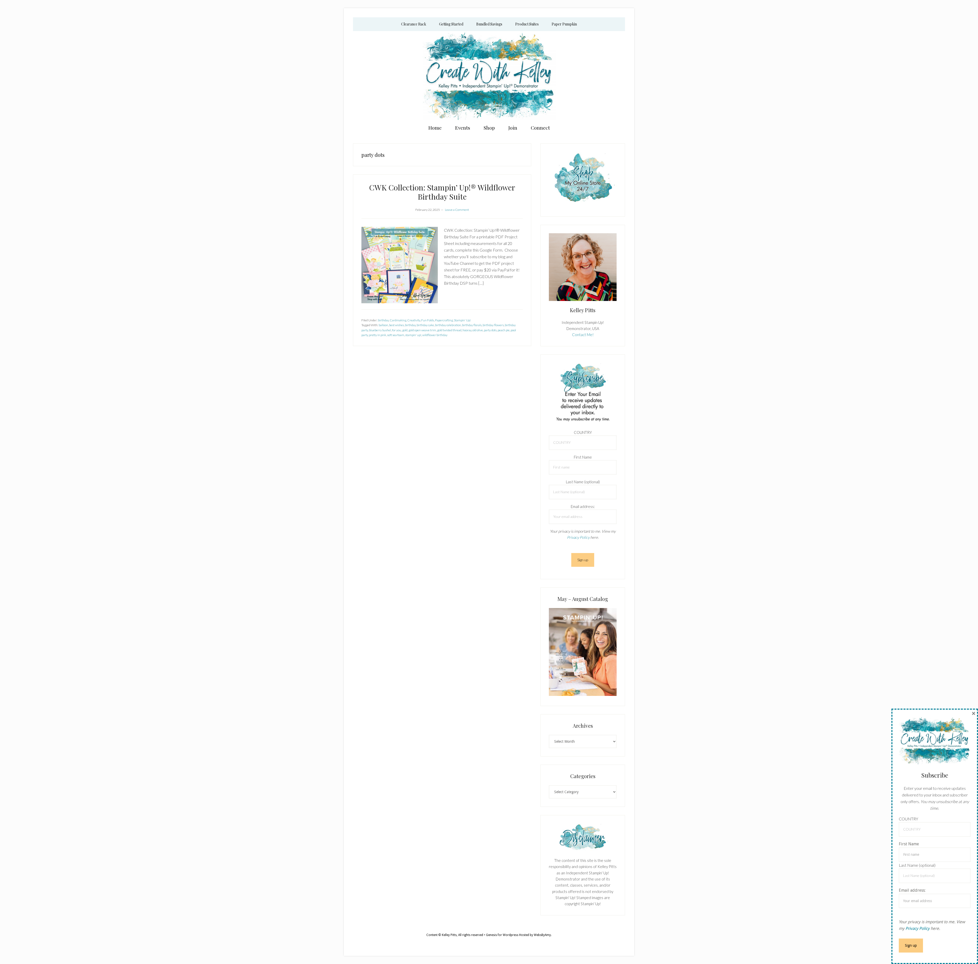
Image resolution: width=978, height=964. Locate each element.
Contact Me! (583, 334)
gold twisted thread (449, 330)
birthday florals (472, 325)
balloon (383, 325)
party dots (490, 330)
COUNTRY (583, 432)
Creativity (413, 320)
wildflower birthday (434, 335)
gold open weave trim (422, 330)
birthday (383, 320)
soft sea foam (395, 335)
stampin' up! (413, 335)
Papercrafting (444, 320)
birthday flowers (493, 325)
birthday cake (425, 325)
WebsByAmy (542, 935)
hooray (467, 330)
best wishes (396, 325)
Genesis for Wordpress (502, 935)
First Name (583, 457)
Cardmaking (398, 320)
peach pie (504, 330)
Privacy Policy (578, 537)
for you (396, 330)
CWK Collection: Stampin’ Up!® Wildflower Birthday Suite (442, 192)
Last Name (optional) (583, 481)
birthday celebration (448, 325)
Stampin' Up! (462, 320)
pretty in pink (377, 335)
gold (405, 330)
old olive (477, 330)
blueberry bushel (380, 330)
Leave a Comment (457, 210)
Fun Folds (427, 320)
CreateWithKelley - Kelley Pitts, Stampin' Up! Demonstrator (489, 75)
